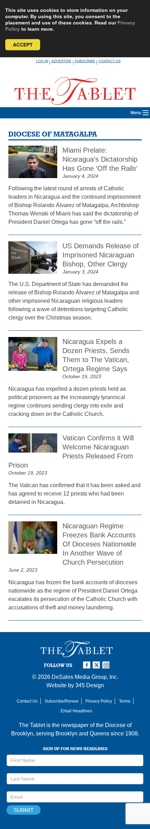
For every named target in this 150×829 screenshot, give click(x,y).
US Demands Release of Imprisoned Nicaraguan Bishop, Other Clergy (100, 255)
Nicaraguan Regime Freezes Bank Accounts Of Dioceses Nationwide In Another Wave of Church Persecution (99, 544)
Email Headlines (76, 711)
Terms (124, 701)
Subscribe (85, 61)
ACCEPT (23, 44)
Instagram (107, 665)
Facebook (87, 665)
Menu (135, 112)
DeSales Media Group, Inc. (85, 677)
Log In (42, 61)
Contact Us (109, 61)
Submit (23, 810)
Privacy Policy (98, 701)
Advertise (61, 61)
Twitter (97, 665)
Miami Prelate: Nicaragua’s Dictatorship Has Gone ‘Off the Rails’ (99, 159)
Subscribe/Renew (61, 701)
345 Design (89, 685)
